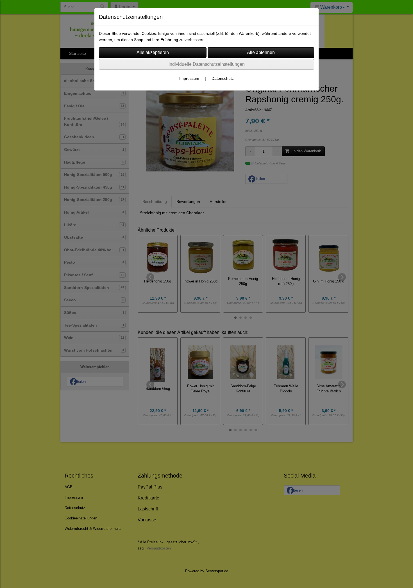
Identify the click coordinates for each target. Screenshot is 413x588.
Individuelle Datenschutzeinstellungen (207, 64)
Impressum (189, 78)
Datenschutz (223, 78)
